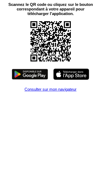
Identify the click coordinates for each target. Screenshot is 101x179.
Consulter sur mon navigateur (50, 89)
